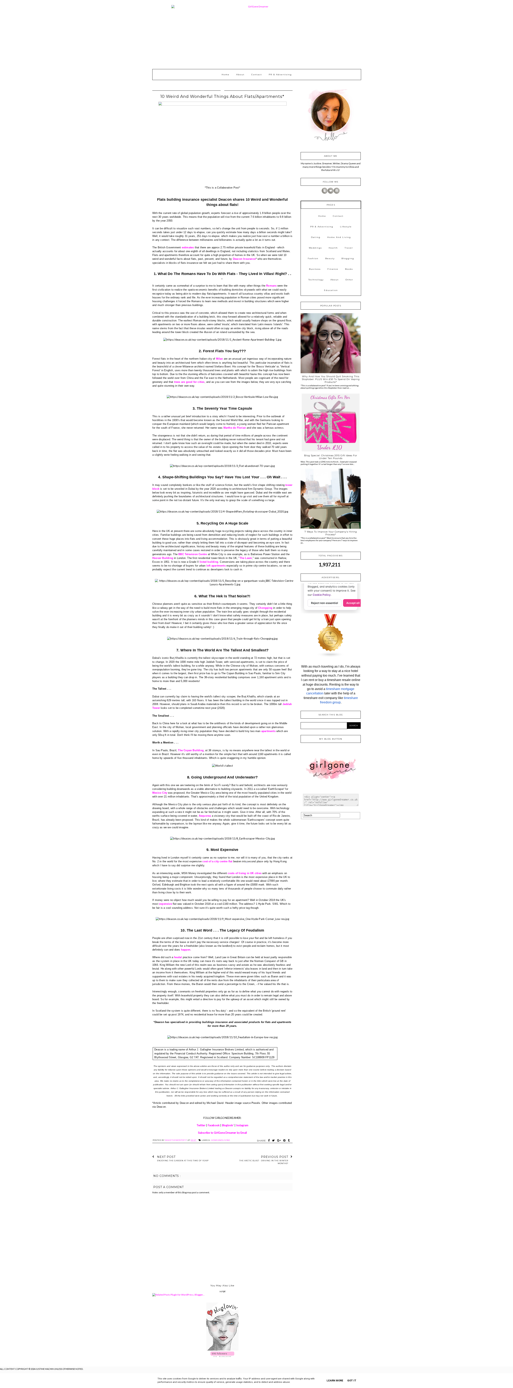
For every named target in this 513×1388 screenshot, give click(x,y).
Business (315, 269)
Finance (332, 269)
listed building (209, 561)
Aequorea (205, 815)
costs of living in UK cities (245, 873)
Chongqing (265, 607)
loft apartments (216, 565)
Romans (271, 285)
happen (185, 949)
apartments (268, 731)
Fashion (313, 258)
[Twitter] (325, 192)
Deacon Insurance (244, 258)
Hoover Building (162, 558)
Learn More (335, 1380)
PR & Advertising (280, 74)
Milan (219, 358)
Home (225, 74)
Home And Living (339, 237)
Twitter (201, 1125)
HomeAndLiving (220, 1140)
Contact (256, 74)
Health (333, 248)
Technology (316, 279)
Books (349, 269)
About (240, 74)
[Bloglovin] (331, 192)
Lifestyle (346, 226)
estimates (188, 247)
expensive (165, 903)
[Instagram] (337, 192)
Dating (315, 237)
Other (349, 279)
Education (331, 290)
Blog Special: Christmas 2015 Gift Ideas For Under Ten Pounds (330, 457)
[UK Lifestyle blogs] (330, 656)
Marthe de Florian (234, 427)
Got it (351, 1380)
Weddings (315, 248)
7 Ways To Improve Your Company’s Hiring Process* (331, 533)
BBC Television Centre (192, 554)
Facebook (214, 1125)
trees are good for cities (189, 381)
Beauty (330, 258)
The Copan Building (191, 750)
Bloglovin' (228, 1125)
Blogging (347, 258)
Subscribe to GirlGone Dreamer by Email (222, 1132)
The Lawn (246, 558)
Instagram (242, 1125)
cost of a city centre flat (217, 861)
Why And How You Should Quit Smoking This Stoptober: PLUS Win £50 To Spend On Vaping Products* (331, 379)
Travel (349, 248)
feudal (178, 957)
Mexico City (159, 792)
